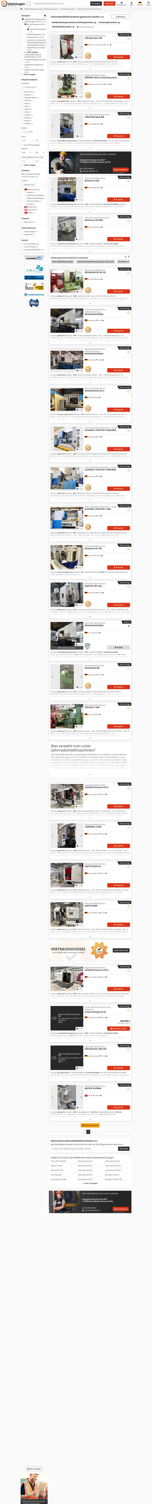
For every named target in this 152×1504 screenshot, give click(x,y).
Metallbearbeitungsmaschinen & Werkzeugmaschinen (35, 20)
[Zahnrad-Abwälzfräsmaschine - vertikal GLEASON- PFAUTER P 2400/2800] (67, 439)
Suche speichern (91, 1125)
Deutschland (30, 176)
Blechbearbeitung (36, 34)
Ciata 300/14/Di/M (58, 1161)
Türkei (30, 213)
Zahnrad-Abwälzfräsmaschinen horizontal (95, 261)
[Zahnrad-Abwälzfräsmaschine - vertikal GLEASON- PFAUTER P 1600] (67, 518)
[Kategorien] (28, 3)
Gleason (28, 95)
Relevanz (121, 17)
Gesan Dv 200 (56, 1165)
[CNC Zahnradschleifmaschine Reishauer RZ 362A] (67, 229)
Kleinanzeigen (31, 231)
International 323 (85, 1161)
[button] (148, 3)
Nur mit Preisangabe (32, 145)
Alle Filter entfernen (86, 27)
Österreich (32, 210)
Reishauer (29, 92)
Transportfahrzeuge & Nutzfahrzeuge (32, 56)
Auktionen (29, 234)
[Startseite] (21, 9)
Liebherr (28, 115)
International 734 (112, 1161)
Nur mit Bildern (31, 244)
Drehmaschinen (35, 37)
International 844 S (113, 1170)
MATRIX (28, 118)
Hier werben (35, 1469)
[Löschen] (95, 22)
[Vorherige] (52, 46)
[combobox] (34, 185)
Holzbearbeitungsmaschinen (35, 61)
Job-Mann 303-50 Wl (113, 1179)
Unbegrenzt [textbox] (29, 185)
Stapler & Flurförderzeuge (34, 71)
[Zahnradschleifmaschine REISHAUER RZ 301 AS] (67, 281)
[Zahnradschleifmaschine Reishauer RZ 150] (67, 557)
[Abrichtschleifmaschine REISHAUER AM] (67, 676)
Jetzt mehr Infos (121, 950)
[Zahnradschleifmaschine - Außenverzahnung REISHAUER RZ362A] (67, 320)
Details (119, 647)
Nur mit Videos (31, 247)
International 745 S (113, 1165)
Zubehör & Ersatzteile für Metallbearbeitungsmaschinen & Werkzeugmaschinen (38, 42)
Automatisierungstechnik (33, 66)
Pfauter (28, 109)
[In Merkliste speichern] (128, 38)
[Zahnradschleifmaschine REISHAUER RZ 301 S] (67, 399)
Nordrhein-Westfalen (36, 195)
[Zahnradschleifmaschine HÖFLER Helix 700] (67, 47)
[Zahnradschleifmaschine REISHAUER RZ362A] (67, 634)
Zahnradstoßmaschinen (62, 261)
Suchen (97, 3)
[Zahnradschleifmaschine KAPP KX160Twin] (67, 875)
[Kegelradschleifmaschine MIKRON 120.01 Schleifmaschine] (67, 86)
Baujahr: (25, 148)
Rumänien (32, 207)
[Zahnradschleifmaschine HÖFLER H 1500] (67, 716)
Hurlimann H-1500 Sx (127, 261)
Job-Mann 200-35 (112, 1175)
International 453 (85, 1175)
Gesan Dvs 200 (57, 1170)
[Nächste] (81, 46)
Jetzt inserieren (120, 169)
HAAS (27, 112)
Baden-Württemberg (36, 198)
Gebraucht (29, 222)
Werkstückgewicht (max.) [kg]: (33, 157)
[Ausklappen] (90, 69)
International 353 (85, 1165)
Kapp (27, 103)
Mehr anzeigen (91, 1183)
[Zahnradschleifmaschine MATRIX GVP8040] (67, 1097)
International (56, 1175)
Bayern (30, 192)
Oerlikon (28, 124)
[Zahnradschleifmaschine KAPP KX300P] (67, 914)
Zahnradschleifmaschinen (39, 30)
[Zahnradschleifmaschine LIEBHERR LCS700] (67, 835)
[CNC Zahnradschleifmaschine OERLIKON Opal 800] (67, 126)
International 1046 (58, 1179)
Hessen (31, 204)
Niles (27, 106)
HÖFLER (28, 100)
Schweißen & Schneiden (36, 49)
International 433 (85, 1170)
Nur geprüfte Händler (34, 250)
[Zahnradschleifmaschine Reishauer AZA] (67, 189)
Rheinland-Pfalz (34, 201)
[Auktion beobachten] (129, 626)
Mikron (28, 121)
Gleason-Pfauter (31, 98)
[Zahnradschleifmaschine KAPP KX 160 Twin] (67, 595)
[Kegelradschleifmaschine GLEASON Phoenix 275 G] (67, 796)
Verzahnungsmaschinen (36, 25)
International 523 (85, 1179)
